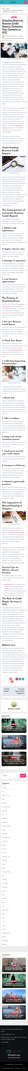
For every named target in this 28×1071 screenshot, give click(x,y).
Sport (3, 914)
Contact (23, 1068)
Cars (3, 814)
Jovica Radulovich (10, 763)
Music (3, 894)
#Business (6, 38)
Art (3, 791)
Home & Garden (6, 872)
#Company (12, 38)
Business (14, 17)
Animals (4, 787)
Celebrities (5, 818)
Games (4, 864)
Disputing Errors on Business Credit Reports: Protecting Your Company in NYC (12, 26)
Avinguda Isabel (10, 730)
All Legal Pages (10, 1064)
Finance (4, 852)
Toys (3, 925)
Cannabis (4, 810)
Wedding (4, 944)
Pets (3, 906)
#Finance (9, 40)
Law (3, 875)
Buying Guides (6, 807)
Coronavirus (5, 822)
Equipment (5, 841)
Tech (3, 917)
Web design (5, 940)
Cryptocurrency (6, 826)
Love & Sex (5, 883)
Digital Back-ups (8, 584)
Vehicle (4, 936)
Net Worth (4, 898)
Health (3, 868)
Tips (3, 921)
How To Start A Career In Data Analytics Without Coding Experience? (14, 745)
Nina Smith (9, 36)
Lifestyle (4, 879)
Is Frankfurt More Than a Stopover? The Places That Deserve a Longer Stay (14, 1001)
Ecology (4, 830)
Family (3, 845)
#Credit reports (19, 38)
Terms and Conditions (8, 1068)
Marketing (4, 887)
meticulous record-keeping (16, 532)
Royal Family (5, 910)
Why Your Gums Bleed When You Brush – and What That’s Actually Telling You (14, 969)
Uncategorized (6, 933)
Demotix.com (14, 1055)
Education (4, 833)
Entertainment (6, 837)
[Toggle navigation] (2, 2)
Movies (4, 891)
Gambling (4, 860)
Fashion (4, 849)
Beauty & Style (6, 795)
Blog (3, 799)
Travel (3, 929)
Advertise (17, 1068)
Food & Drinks (5, 856)
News (3, 902)
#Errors (4, 40)
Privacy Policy (18, 1064)
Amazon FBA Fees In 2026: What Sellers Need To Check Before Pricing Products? (14, 761)
